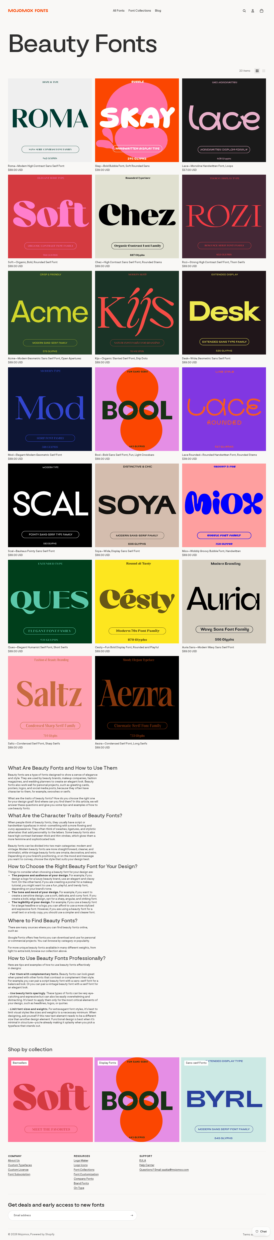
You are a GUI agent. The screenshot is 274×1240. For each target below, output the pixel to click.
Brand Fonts (81, 1183)
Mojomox (23, 1234)
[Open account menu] (252, 10)
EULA (142, 1160)
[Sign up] (132, 1215)
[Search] (244, 10)
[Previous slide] (14, 120)
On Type (79, 1187)
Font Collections (84, 1169)
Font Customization (86, 1174)
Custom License (18, 1169)
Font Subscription (19, 1174)
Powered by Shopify (42, 1234)
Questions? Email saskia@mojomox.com (164, 1169)
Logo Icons (81, 1165)
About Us (14, 1160)
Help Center (146, 1165)
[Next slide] (86, 120)
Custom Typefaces (20, 1165)
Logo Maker (81, 1160)
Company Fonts (84, 1178)
